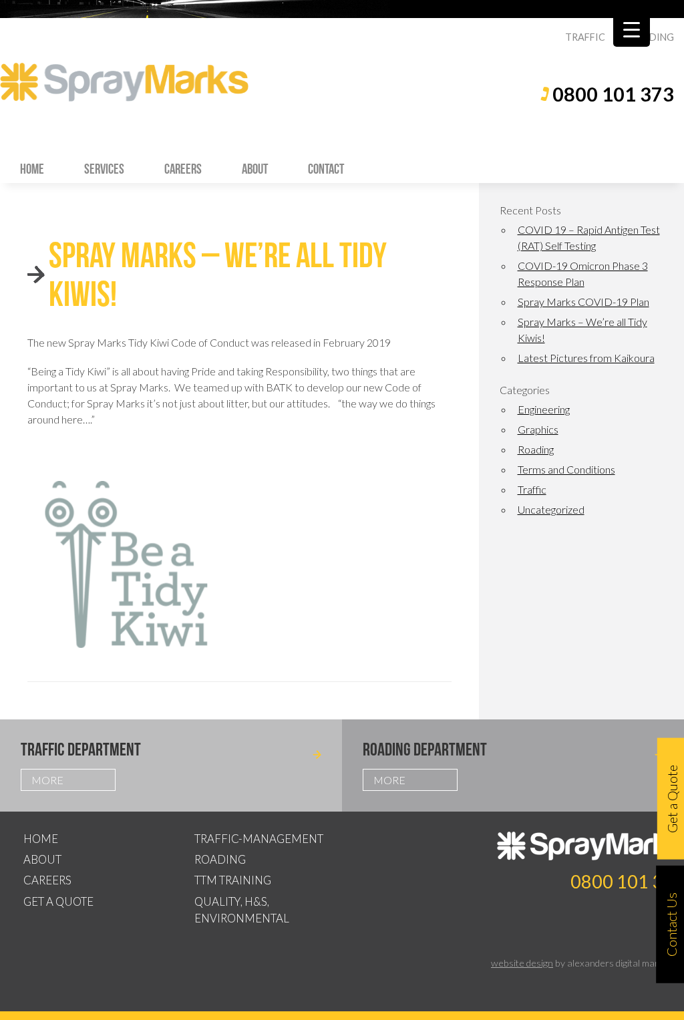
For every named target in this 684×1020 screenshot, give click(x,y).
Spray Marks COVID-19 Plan (583, 301)
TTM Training (232, 880)
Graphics (538, 429)
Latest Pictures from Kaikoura (586, 357)
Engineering (544, 409)
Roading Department (425, 749)
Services (104, 168)
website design (522, 963)
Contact (326, 168)
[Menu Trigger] (631, 28)
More (47, 780)
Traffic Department (81, 749)
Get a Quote (58, 901)
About (255, 168)
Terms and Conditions (566, 469)
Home (32, 168)
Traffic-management (258, 839)
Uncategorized (551, 509)
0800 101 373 (613, 94)
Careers (183, 168)
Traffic (532, 489)
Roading (536, 449)
